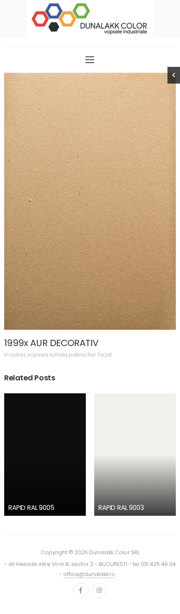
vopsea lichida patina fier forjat (69, 354)
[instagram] (99, 590)
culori (17, 354)
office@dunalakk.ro (89, 574)
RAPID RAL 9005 (31, 507)
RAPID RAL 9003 (121, 507)
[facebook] (80, 590)
